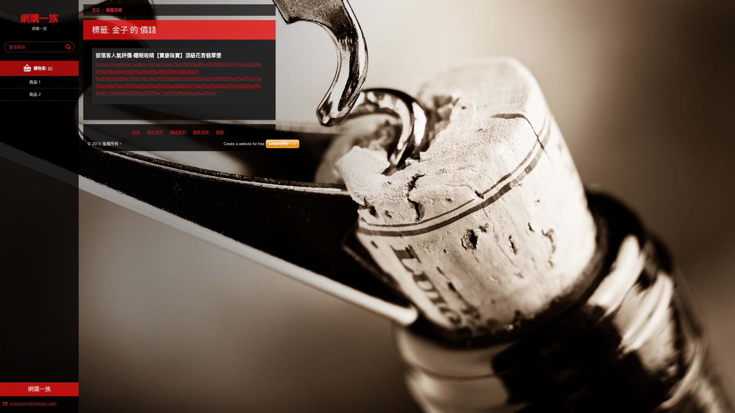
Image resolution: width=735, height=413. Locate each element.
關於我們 (155, 132)
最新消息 (201, 132)
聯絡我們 (178, 132)
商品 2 (35, 94)
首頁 (96, 10)
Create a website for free (244, 144)
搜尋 (69, 46)
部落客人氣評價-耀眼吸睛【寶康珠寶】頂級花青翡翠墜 (158, 55)
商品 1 (35, 82)
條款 (220, 132)
